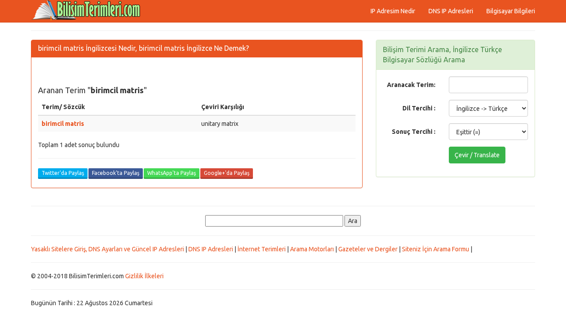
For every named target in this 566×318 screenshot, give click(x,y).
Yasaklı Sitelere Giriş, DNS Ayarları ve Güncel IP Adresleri (107, 249)
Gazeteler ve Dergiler (368, 249)
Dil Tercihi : (419, 108)
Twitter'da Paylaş (63, 173)
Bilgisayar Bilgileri (510, 11)
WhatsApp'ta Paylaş (171, 173)
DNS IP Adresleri (450, 11)
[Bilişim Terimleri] (88, 11)
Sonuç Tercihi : (414, 131)
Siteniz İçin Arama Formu (435, 249)
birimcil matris (63, 123)
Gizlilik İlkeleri (144, 276)
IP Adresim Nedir (393, 11)
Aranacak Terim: (411, 84)
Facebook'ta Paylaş (115, 173)
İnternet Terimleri (261, 249)
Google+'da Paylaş (226, 173)
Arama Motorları (312, 249)
